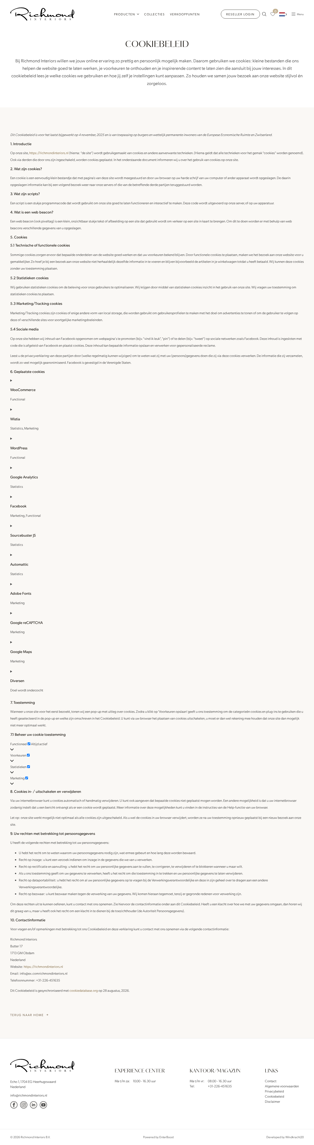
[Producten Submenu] (138, 14)
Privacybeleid (274, 1091)
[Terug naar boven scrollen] (304, 1135)
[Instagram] (23, 1104)
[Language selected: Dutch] (283, 14)
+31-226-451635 (220, 1086)
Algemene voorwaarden (282, 1086)
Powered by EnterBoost (158, 1137)
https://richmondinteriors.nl (49, 152)
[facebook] (14, 1104)
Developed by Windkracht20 (285, 1137)
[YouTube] (43, 1104)
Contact (270, 1081)
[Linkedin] (33, 1104)
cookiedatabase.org (83, 990)
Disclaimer (272, 1101)
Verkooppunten (185, 14)
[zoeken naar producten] (264, 14)
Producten (124, 14)
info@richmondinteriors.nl (28, 1095)
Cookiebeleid (274, 1096)
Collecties (154, 14)
